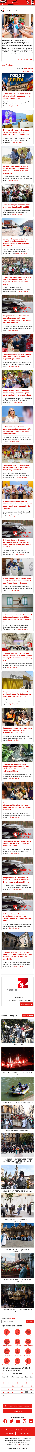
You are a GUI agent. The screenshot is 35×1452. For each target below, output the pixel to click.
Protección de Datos (23, 1433)
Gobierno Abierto (7, 1365)
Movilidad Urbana (7, 1345)
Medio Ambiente (28, 1345)
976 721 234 (25, 1444)
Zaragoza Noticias (11, 3)
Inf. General (7, 1336)
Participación (28, 1336)
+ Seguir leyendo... (14, 106)
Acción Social (28, 1355)
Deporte (17, 1365)
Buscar (30, 1321)
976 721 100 (13, 1444)
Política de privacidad (22, 1430)
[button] (24, 59)
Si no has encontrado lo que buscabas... (17, 1406)
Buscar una (8, 1319)
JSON (24, 71)
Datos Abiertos (29, 68)
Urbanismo (17, 1345)
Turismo (28, 1365)
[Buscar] (28, 3)
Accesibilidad (10, 1433)
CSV (32, 71)
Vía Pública (7, 1355)
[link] (3, 1373)
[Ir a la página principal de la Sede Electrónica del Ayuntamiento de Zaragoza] (2, 3)
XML (28, 71)
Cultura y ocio (17, 1336)
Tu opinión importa (17, 1411)
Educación (18, 1355)
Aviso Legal (9, 1430)
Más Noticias (7, 64)
